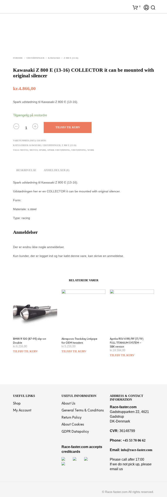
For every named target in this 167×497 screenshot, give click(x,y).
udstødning (78, 150)
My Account (22, 410)
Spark (42, 150)
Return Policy (72, 417)
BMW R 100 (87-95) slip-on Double (29, 341)
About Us (68, 403)
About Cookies (73, 424)
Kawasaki (54, 58)
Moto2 (24, 150)
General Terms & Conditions (83, 410)
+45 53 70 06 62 (134, 440)
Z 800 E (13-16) (71, 58)
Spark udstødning (58, 150)
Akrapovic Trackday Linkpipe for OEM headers (79, 341)
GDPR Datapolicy (75, 432)
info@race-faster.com (136, 450)
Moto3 (34, 150)
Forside (18, 58)
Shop (17, 403)
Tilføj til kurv (25, 351)
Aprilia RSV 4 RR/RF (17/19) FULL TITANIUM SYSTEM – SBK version (126, 343)
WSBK (90, 150)
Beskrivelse (26, 170)
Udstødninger (35, 58)
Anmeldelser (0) (56, 170)
